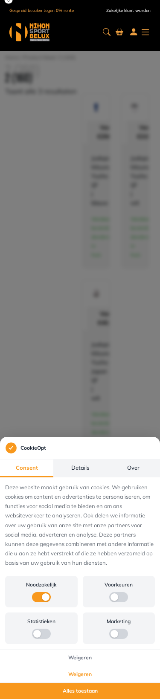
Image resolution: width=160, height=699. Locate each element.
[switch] (41, 597)
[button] (107, 32)
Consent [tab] (27, 467)
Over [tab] (133, 467)
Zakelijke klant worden (128, 10)
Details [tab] (80, 467)
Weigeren (80, 657)
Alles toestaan (80, 690)
